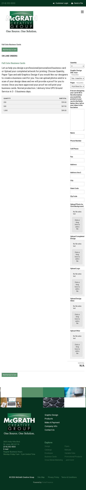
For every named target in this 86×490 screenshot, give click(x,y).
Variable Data (70, 453)
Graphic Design (51, 415)
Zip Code (73, 196)
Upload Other (75, 331)
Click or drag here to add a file (77, 224)
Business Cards (51, 457)
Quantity (73, 63)
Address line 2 (75, 172)
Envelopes (49, 453)
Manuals (68, 450)
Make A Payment (52, 422)
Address (73, 164)
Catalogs (48, 450)
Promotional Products (73, 457)
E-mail (5, 449)
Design (47, 446)
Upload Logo (75, 268)
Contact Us (50, 430)
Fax (71, 157)
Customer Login (62, 3)
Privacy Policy (53, 477)
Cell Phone (74, 149)
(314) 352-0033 (8, 3)
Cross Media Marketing (54, 460)
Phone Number (75, 141)
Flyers (67, 446)
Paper (72, 83)
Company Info (51, 426)
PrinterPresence (47, 482)
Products (49, 418)
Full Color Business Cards (13, 63)
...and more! (69, 460)
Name (72, 133)
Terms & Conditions (69, 477)
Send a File (78, 3)
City (71, 180)
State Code (74, 188)
